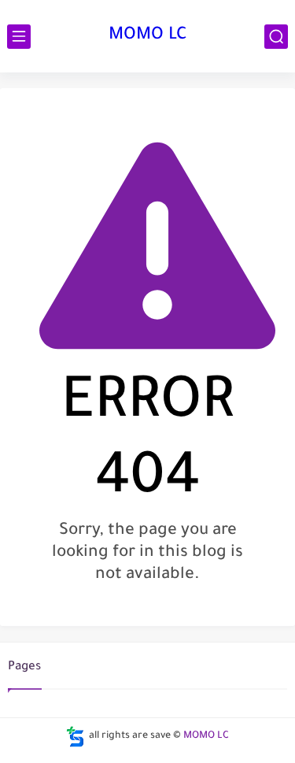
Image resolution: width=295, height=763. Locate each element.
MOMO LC (148, 36)
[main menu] (19, 36)
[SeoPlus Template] (75, 736)
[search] (276, 36)
